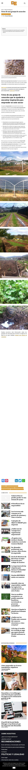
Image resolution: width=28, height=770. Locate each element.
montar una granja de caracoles (17, 489)
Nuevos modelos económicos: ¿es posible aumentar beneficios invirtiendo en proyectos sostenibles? (17, 600)
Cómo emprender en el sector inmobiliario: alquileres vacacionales (11, 667)
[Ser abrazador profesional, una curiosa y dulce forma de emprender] (5, 549)
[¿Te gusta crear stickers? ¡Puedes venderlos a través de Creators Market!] (5, 540)
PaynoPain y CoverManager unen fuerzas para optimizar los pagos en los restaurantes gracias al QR (11, 695)
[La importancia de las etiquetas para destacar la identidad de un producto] (5, 568)
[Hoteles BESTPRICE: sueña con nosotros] (5, 577)
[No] (26, 765)
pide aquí (12, 90)
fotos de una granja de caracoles (8, 487)
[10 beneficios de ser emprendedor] (5, 506)
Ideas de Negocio (9, 9)
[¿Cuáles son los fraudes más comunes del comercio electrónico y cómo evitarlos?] (5, 619)
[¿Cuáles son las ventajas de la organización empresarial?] (5, 531)
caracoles (3, 486)
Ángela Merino (4, 670)
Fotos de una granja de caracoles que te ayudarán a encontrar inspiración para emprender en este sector (14, 31)
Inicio (2, 9)
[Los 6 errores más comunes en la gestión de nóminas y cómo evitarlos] (5, 514)
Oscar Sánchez (9, 15)
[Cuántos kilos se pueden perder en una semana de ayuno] (5, 498)
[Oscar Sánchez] (2, 16)
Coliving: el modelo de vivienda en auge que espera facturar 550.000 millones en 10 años (18, 632)
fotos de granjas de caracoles (12, 486)
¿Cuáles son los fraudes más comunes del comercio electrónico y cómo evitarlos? (18, 621)
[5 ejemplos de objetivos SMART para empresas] (5, 523)
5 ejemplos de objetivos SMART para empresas (18, 523)
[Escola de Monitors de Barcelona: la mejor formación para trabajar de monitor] (5, 559)
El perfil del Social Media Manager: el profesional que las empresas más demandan (11, 724)
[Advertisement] (14, 45)
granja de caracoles (19, 487)
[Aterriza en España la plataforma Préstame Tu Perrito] (5, 612)
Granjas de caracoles (6, 489)
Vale (14, 767)
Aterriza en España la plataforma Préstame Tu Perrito (18, 611)
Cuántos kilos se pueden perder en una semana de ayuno (18, 497)
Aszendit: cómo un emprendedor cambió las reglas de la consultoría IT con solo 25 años (18, 587)
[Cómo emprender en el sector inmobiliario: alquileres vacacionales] (14, 654)
